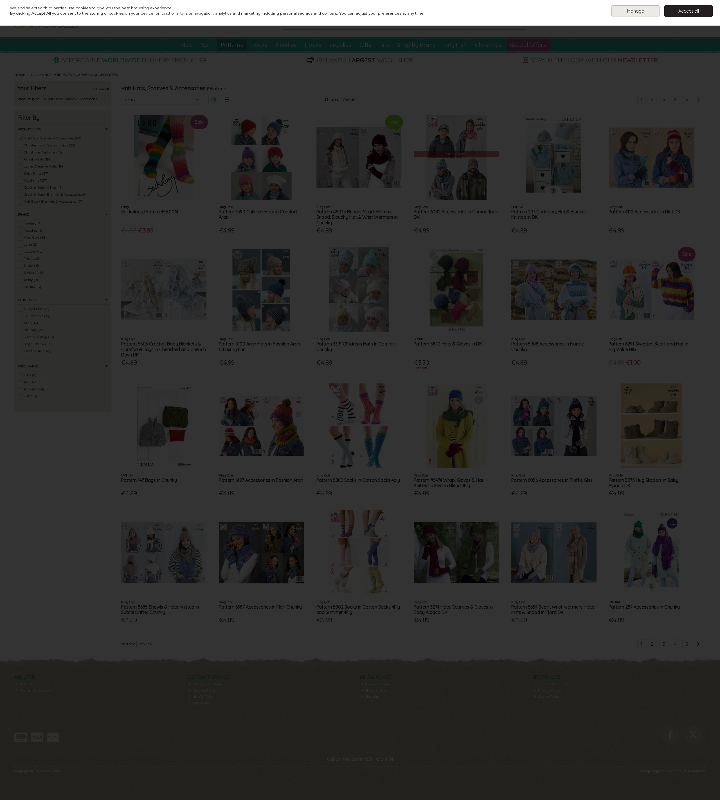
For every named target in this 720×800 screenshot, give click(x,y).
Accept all (688, 11)
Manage (635, 11)
